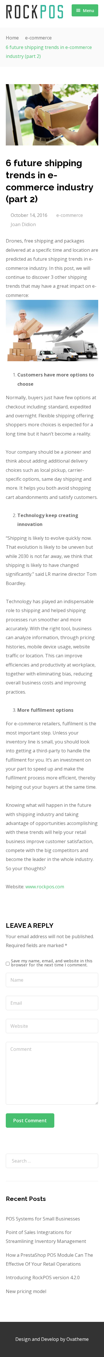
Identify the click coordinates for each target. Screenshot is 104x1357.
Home (12, 38)
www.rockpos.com (44, 886)
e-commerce (38, 38)
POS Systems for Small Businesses (43, 1219)
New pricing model (26, 1291)
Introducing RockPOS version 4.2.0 (43, 1277)
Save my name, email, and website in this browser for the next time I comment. (51, 963)
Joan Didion (23, 224)
